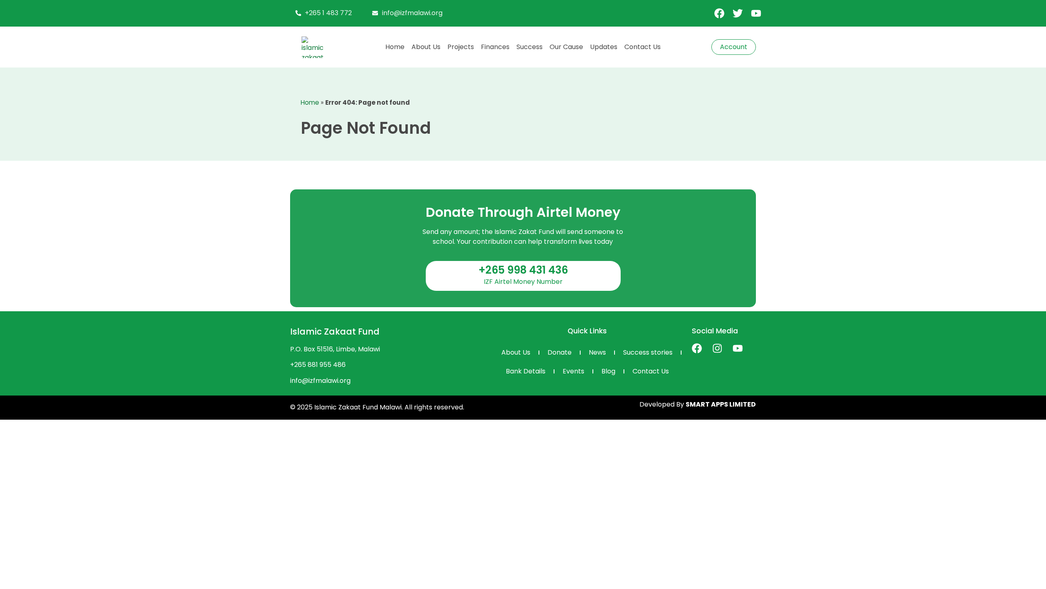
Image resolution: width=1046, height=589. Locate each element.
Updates (603, 47)
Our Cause (566, 47)
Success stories (648, 352)
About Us (425, 47)
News (597, 352)
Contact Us (642, 47)
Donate (560, 352)
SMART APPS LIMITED (721, 404)
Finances (495, 47)
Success (529, 47)
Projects (460, 47)
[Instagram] (717, 348)
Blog (608, 371)
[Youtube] (738, 348)
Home (395, 47)
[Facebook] (697, 348)
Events (573, 371)
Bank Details (525, 371)
